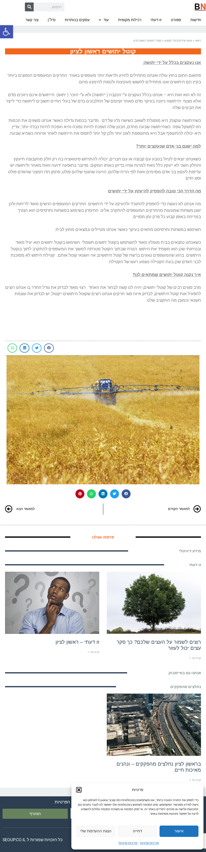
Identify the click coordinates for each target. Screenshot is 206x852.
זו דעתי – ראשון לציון (77, 642)
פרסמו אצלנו (103, 537)
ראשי (198, 40)
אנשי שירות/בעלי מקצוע (178, 40)
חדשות (195, 20)
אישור (178, 831)
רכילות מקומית (129, 20)
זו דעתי (156, 20)
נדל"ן (52, 20)
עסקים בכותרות (77, 20)
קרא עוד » (195, 658)
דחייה (137, 831)
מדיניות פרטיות (149, 843)
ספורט (176, 20)
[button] (6, 31)
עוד (106, 20)
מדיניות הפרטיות (69, 801)
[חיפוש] (29, 7)
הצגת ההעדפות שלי (96, 831)
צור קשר (31, 20)
